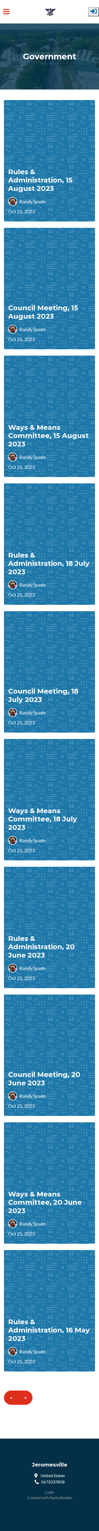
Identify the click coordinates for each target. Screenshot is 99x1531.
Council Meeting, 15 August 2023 (43, 312)
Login (49, 1492)
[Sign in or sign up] (93, 11)
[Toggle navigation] (6, 11)
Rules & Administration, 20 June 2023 (41, 946)
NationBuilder (61, 1497)
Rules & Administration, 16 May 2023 (49, 1330)
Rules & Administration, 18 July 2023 (48, 563)
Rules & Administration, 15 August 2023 (40, 180)
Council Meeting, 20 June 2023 (44, 1078)
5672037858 (53, 1481)
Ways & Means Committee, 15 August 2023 (48, 435)
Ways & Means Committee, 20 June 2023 (45, 1202)
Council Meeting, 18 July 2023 (43, 695)
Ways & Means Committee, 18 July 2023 (42, 819)
